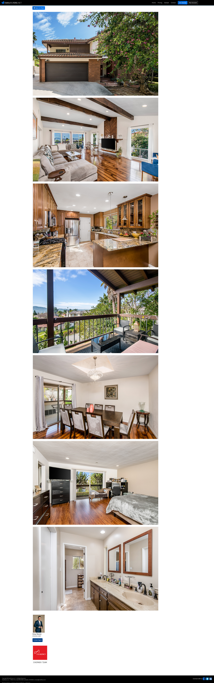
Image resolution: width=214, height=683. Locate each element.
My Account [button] (193, 3)
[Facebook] (203, 678)
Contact (173, 3)
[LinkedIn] (210, 678)
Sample (166, 3)
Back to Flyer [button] (40, 8)
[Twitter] (207, 678)
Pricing (160, 3)
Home (154, 3)
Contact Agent (37, 640)
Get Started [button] (182, 3)
